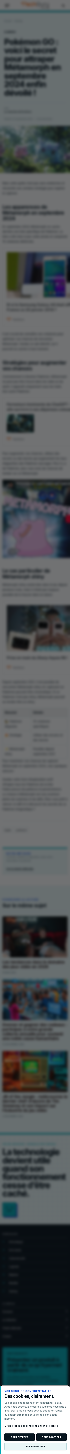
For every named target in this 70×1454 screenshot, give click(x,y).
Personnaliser (35, 1446)
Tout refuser (19, 1437)
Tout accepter (51, 1437)
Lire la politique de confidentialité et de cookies (31, 1425)
